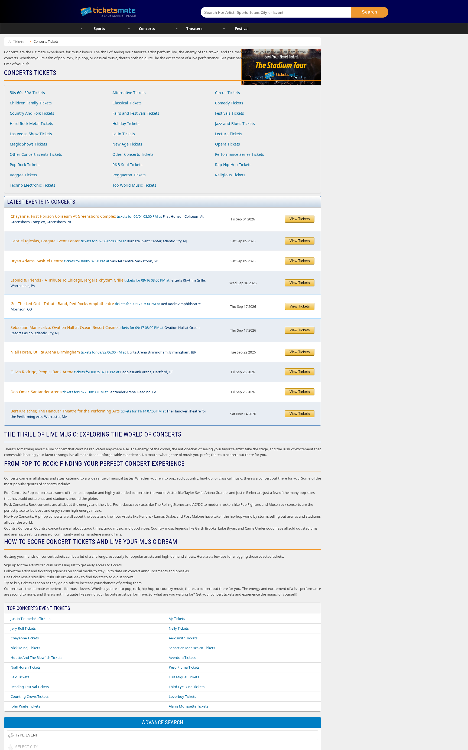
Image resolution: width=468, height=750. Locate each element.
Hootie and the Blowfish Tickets (36, 657)
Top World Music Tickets (134, 185)
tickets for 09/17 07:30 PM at (106, 306)
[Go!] (369, 12)
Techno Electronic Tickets (32, 185)
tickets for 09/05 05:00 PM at (99, 240)
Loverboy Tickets (182, 696)
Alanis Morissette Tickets (188, 706)
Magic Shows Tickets (28, 144)
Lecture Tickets (228, 133)
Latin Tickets (123, 133)
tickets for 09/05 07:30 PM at (84, 260)
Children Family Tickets (31, 102)
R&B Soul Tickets (127, 164)
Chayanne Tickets (25, 638)
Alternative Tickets (129, 92)
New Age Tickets (127, 144)
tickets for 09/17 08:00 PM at (105, 330)
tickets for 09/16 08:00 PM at (108, 282)
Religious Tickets (230, 174)
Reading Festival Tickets (30, 686)
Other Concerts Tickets (133, 154)
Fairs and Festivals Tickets (135, 113)
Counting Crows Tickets (29, 696)
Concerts (147, 28)
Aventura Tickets (182, 657)
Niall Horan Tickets (26, 667)
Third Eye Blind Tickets (186, 686)
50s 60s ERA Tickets (27, 92)
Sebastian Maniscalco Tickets (192, 647)
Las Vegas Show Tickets (31, 133)
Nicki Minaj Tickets (25, 647)
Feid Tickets (20, 677)
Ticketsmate (134, 11)
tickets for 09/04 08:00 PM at (107, 219)
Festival (242, 28)
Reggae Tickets (23, 174)
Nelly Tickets (179, 628)
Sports (99, 28)
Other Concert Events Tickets (36, 154)
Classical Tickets (127, 102)
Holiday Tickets (125, 123)
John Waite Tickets (25, 706)
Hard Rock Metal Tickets (31, 123)
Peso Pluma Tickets (184, 667)
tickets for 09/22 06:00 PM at (103, 352)
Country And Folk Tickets (32, 113)
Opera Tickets (227, 144)
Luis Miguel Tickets (184, 677)
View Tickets (300, 219)
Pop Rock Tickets (25, 164)
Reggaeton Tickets (129, 174)
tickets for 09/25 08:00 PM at (83, 391)
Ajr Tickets (177, 618)
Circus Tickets (227, 92)
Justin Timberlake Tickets (30, 618)
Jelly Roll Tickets (23, 628)
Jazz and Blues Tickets (235, 123)
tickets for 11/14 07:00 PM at (108, 413)
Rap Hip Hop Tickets (233, 164)
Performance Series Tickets (239, 154)
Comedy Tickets (229, 102)
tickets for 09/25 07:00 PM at (92, 371)
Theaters (194, 28)
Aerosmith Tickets (183, 638)
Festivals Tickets (229, 113)
